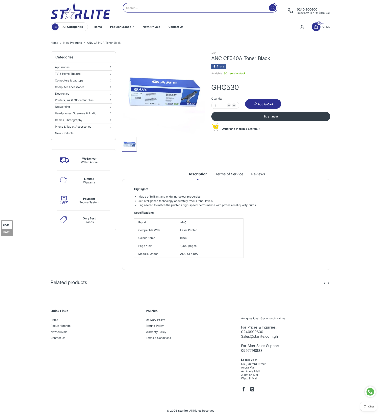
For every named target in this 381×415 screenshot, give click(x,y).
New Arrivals (59, 332)
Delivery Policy (155, 319)
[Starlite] (80, 11)
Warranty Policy (156, 332)
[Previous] (328, 283)
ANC (213, 53)
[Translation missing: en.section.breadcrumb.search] (272, 7)
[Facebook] (243, 390)
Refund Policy (155, 325)
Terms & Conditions (158, 337)
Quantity (216, 98)
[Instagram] (252, 390)
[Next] (324, 283)
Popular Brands (60, 325)
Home (54, 319)
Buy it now (271, 116)
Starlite (183, 410)
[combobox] (200, 7)
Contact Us (58, 337)
